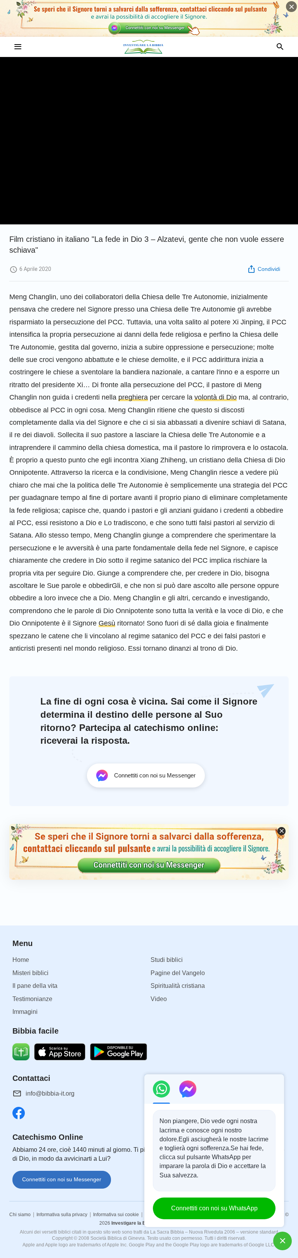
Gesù (107, 623)
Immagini (25, 1011)
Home (20, 959)
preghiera (133, 397)
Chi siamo (20, 1214)
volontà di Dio (215, 397)
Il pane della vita (34, 985)
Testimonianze (32, 999)
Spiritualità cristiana (178, 985)
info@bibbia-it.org (50, 1093)
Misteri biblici (30, 973)
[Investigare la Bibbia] (149, 47)
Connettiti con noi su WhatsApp (214, 1208)
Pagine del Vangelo (178, 973)
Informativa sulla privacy (61, 1214)
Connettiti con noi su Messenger (61, 1179)
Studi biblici (167, 959)
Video (159, 999)
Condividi (269, 269)
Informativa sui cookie (116, 1214)
